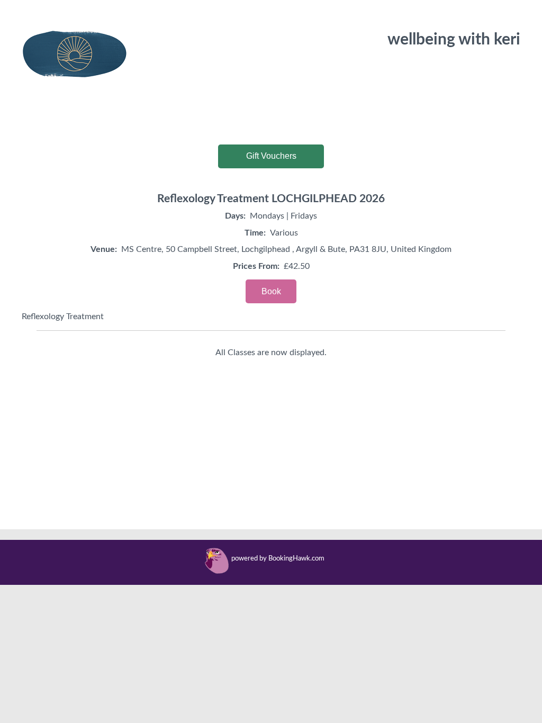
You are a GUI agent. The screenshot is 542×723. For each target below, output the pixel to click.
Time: (255, 233)
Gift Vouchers (271, 155)
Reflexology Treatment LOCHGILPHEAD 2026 (271, 198)
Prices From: (256, 266)
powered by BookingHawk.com (277, 558)
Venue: (104, 249)
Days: (235, 216)
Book (271, 291)
